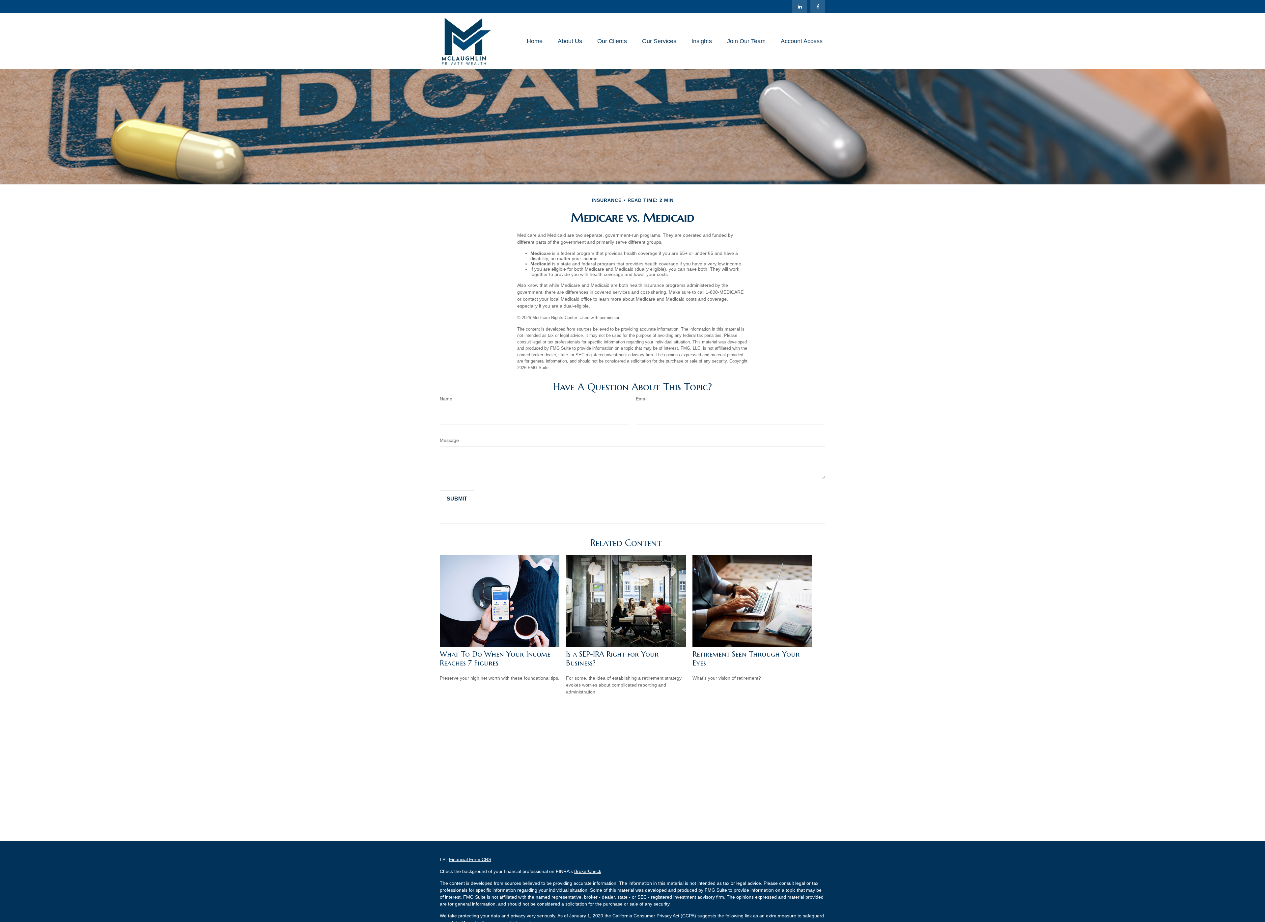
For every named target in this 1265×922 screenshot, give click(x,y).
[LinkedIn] (799, 6)
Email (641, 398)
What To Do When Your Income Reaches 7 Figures (495, 658)
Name (446, 398)
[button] (534, 41)
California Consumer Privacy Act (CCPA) (654, 915)
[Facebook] (817, 6)
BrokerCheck (587, 871)
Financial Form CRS (470, 859)
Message (449, 440)
